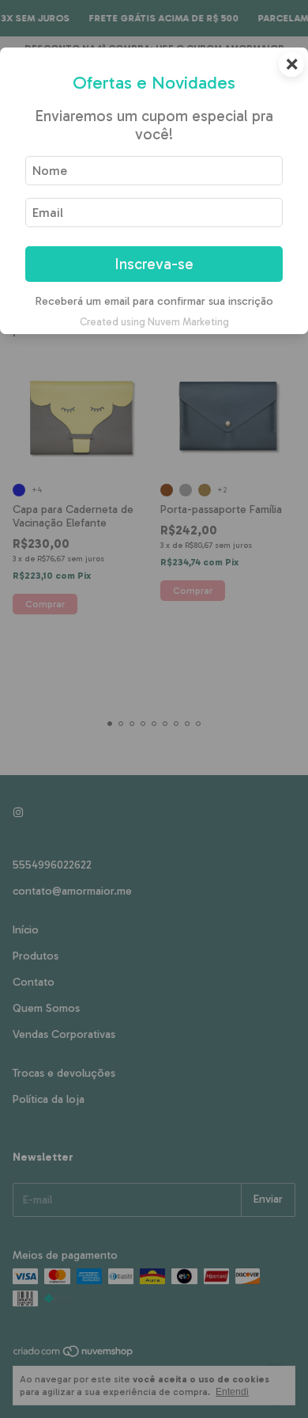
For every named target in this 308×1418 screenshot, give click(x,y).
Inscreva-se (154, 264)
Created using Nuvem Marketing (154, 322)
